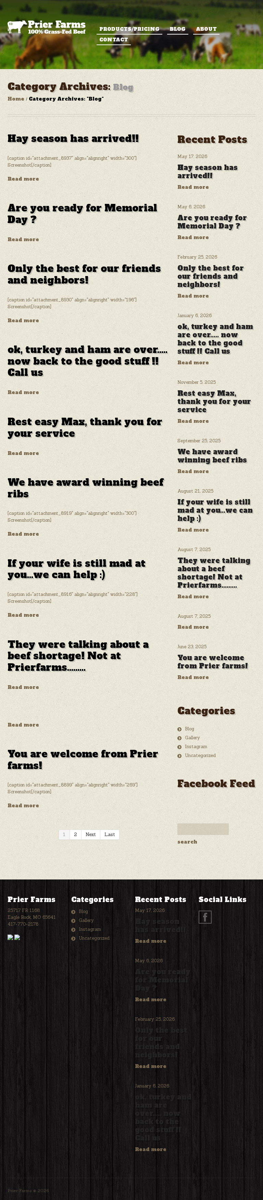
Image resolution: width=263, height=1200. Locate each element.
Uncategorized (200, 755)
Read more (23, 179)
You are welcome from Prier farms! (83, 759)
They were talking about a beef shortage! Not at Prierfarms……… (78, 656)
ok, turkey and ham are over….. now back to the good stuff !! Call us (87, 361)
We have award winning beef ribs (85, 488)
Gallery (192, 738)
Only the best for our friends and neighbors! (84, 274)
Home (16, 98)
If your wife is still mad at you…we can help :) (77, 569)
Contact (113, 39)
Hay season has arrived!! (73, 138)
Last (109, 834)
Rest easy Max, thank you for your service (85, 427)
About (206, 29)
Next (91, 834)
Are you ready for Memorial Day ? (82, 213)
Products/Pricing (129, 29)
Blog (178, 29)
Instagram (196, 746)
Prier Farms (20, 1190)
